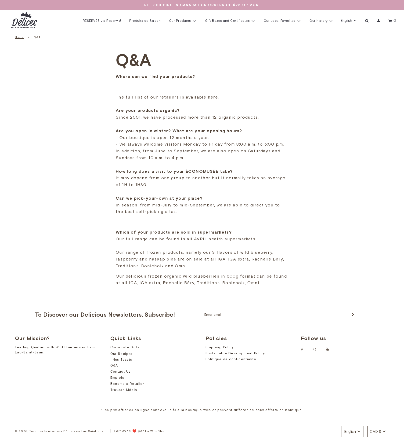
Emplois (117, 377)
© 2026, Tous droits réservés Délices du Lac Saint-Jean (60, 431)
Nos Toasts (122, 359)
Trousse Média (123, 390)
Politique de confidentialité (231, 359)
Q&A (114, 365)
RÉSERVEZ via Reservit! (102, 20)
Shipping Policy (220, 347)
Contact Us (120, 371)
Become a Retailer (127, 383)
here (213, 97)
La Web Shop (155, 431)
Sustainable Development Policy (235, 353)
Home (19, 37)
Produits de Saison (145, 20)
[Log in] (378, 20)
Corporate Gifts (125, 347)
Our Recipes (121, 354)
